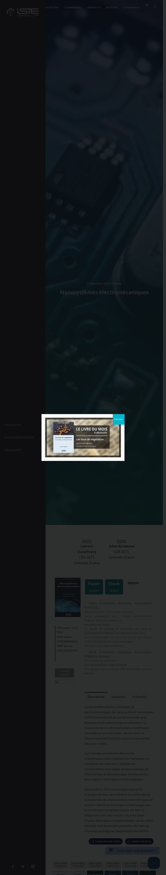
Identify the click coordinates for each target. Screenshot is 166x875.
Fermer (118, 419)
